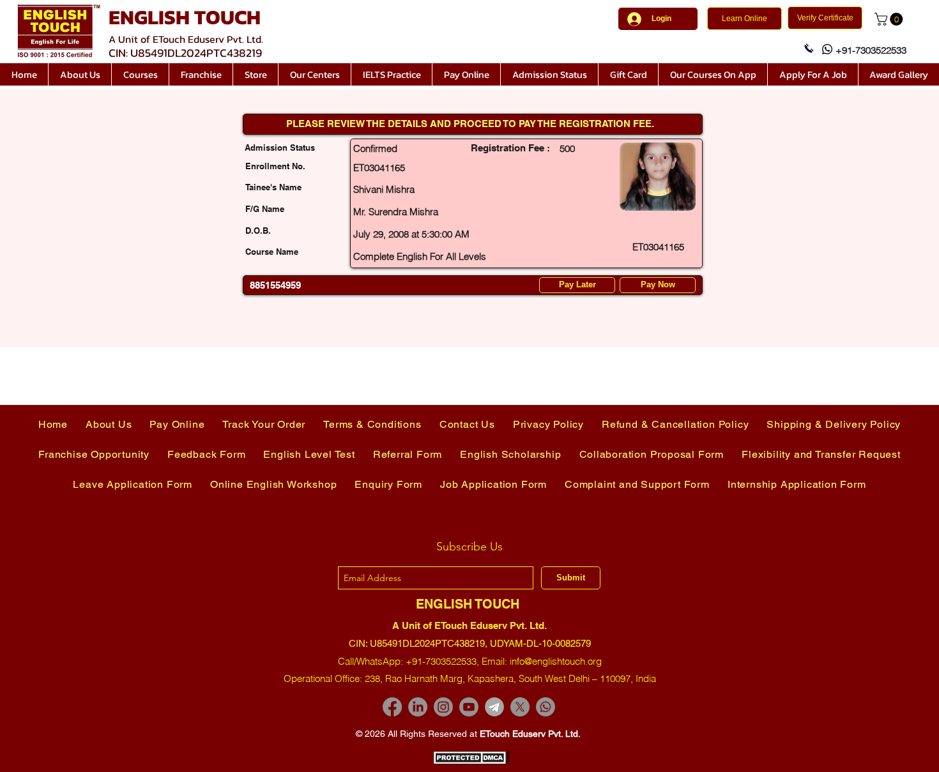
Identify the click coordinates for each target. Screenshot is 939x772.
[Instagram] (443, 706)
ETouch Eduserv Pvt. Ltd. (530, 734)
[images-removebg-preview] (494, 706)
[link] (890, 19)
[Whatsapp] (545, 706)
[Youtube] (468, 706)
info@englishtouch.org (556, 661)
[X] (520, 706)
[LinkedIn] (417, 706)
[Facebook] (392, 706)
